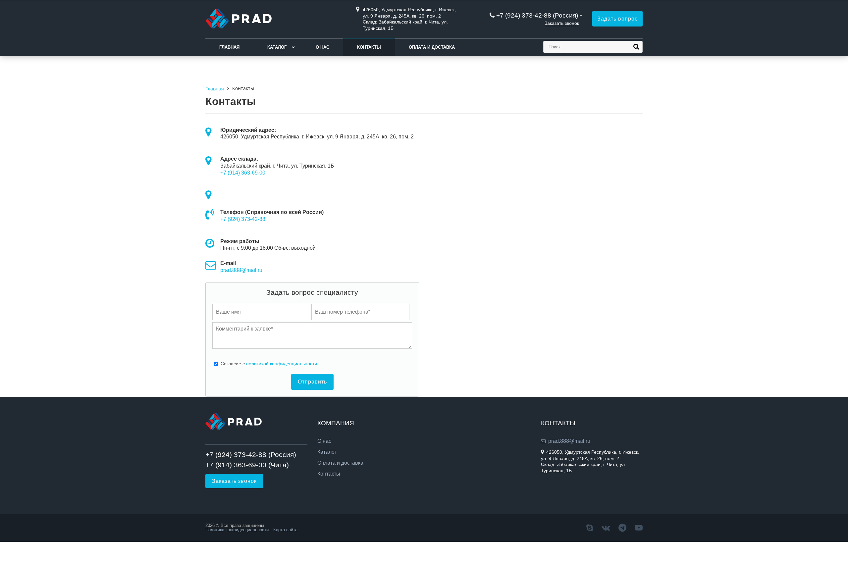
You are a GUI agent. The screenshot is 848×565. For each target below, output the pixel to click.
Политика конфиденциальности (237, 529)
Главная (229, 47)
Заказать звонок (562, 23)
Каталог (277, 47)
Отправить (312, 382)
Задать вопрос (617, 19)
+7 (224, 219)
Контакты (369, 47)
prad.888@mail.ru (241, 270)
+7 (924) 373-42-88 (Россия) (537, 15)
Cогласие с (269, 363)
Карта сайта (285, 529)
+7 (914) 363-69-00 (242, 173)
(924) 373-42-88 (246, 219)
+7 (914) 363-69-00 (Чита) (247, 465)
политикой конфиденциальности (281, 363)
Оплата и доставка (432, 47)
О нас (322, 47)
